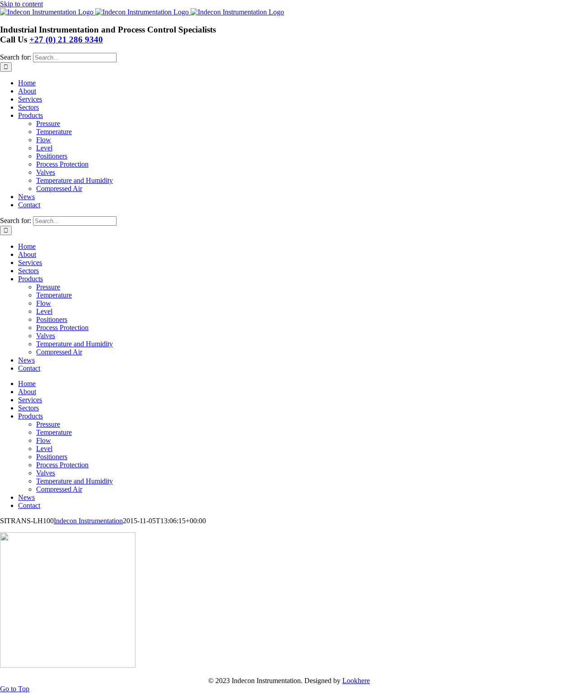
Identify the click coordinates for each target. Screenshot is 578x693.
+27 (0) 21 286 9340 (66, 39)
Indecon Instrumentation (88, 521)
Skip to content (21, 4)
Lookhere (356, 680)
